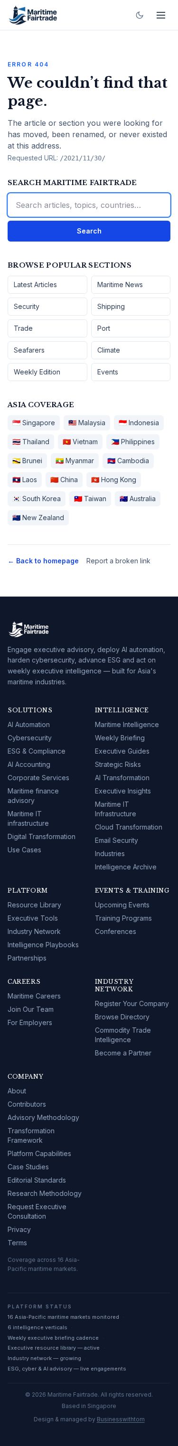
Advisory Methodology (43, 1117)
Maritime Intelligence (127, 724)
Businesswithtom (121, 1419)
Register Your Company (132, 1003)
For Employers (30, 1022)
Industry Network (34, 931)
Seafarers (29, 350)
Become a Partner (123, 1053)
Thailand (30, 442)
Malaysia (86, 423)
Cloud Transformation (128, 827)
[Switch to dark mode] (139, 15)
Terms (17, 1243)
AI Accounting (29, 764)
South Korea (36, 498)
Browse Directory (122, 1017)
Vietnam (80, 442)
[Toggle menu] (160, 15)
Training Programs (123, 918)
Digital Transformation (41, 836)
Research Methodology (45, 1193)
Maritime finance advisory (33, 795)
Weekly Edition (37, 372)
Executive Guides (122, 751)
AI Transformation (122, 778)
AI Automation (29, 724)
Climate (108, 350)
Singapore (33, 423)
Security (26, 306)
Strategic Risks (118, 764)
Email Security (116, 840)
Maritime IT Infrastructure (115, 809)
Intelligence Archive (126, 867)
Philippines (133, 442)
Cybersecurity (30, 738)
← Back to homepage (43, 561)
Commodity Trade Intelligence (123, 1035)
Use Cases (24, 850)
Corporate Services (38, 778)
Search (89, 231)
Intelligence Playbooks (43, 945)
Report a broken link (118, 561)
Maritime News (120, 284)
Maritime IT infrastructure (28, 818)
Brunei (27, 461)
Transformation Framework (31, 1135)
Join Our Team (31, 1009)
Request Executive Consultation (37, 1211)
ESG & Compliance (37, 751)
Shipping (111, 306)
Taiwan (90, 498)
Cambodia (128, 461)
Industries (110, 853)
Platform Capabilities (39, 1153)
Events (107, 372)
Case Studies (28, 1167)
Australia (138, 498)
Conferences (115, 931)
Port (103, 328)
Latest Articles (35, 284)
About (17, 1091)
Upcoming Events (122, 905)
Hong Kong (113, 480)
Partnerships (27, 958)
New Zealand (38, 517)
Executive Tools (33, 918)
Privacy (19, 1229)
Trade (23, 328)
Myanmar (75, 461)
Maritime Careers (34, 996)
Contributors (27, 1104)
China (64, 480)
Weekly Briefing (120, 738)
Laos (24, 480)
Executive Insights (123, 791)
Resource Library (34, 905)
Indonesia (139, 423)
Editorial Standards (37, 1180)
